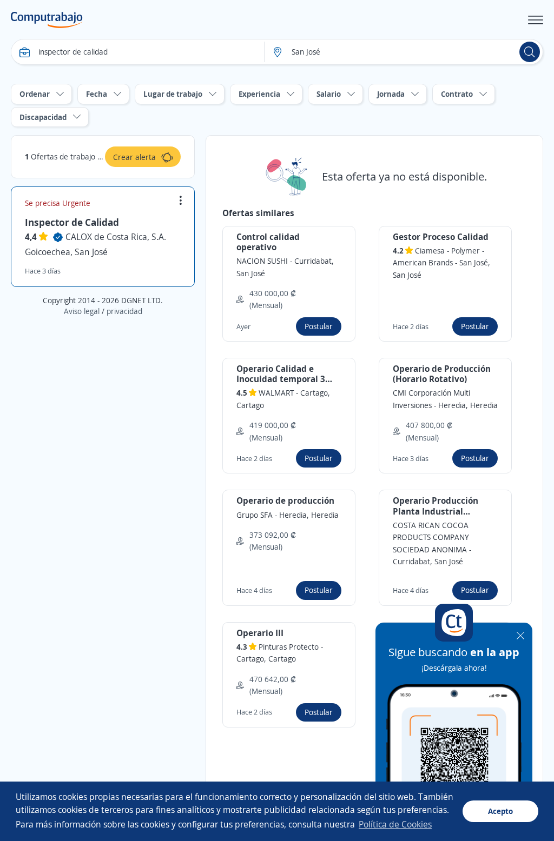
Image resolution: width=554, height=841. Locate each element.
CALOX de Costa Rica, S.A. (115, 237)
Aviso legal (82, 311)
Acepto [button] (500, 811)
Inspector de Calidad (72, 222)
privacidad (124, 311)
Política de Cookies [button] (395, 824)
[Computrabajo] (47, 20)
